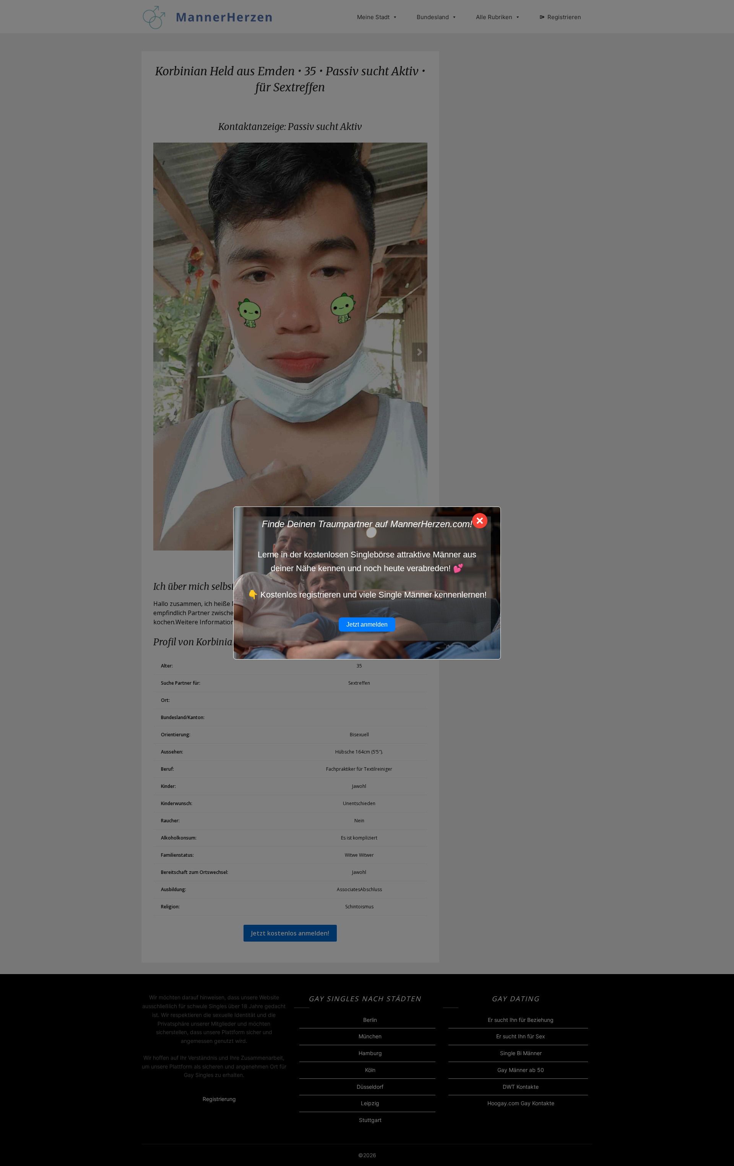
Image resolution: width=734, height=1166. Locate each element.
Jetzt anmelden (367, 624)
